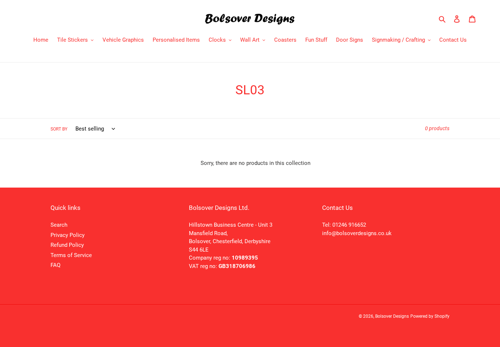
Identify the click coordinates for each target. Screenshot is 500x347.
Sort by (59, 129)
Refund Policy (67, 245)
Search (59, 225)
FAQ (55, 265)
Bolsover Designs (392, 316)
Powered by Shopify (429, 316)
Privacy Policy (68, 235)
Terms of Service (71, 255)
